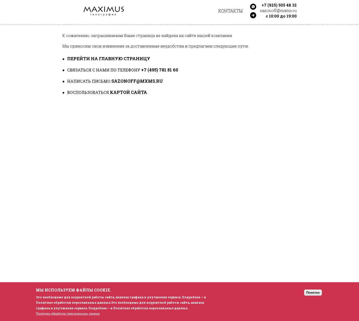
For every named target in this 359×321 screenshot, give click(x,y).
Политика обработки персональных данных (68, 313)
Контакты (230, 11)
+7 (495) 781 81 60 (159, 70)
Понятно (313, 292)
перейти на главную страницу (108, 58)
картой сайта (128, 92)
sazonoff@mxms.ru (137, 81)
